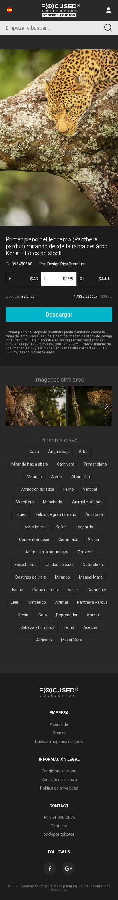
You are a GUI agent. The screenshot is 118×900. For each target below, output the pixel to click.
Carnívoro (65, 464)
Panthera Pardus (92, 602)
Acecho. (90, 627)
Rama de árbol (45, 589)
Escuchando (26, 564)
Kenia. (23, 615)
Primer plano (95, 464)
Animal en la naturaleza (46, 552)
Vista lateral (35, 527)
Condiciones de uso (59, 771)
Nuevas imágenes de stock (59, 741)
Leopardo (84, 527)
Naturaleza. (93, 564)
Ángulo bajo (59, 451)
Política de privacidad (59, 788)
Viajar (73, 589)
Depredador (67, 615)
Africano (44, 640)
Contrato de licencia (59, 779)
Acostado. (94, 514)
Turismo (85, 552)
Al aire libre (81, 476)
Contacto (59, 826)
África (93, 539)
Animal (61, 602)
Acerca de (59, 724)
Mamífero (25, 502)
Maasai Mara (91, 577)
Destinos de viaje (30, 577)
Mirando (34, 476)
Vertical (90, 489)
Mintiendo (37, 602)
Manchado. (53, 502)
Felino (68, 489)
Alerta (56, 476)
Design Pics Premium (66, 264)
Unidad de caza (60, 564)
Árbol (83, 451)
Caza (34, 451)
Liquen (21, 514)
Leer (15, 602)
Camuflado (68, 539)
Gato (42, 615)
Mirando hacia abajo (29, 464)
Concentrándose (34, 539)
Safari (61, 527)
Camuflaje (96, 589)
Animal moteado (87, 502)
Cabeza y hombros (37, 627)
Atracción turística (37, 489)
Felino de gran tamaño (56, 514)
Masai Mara (71, 640)
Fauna (17, 589)
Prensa (59, 733)
